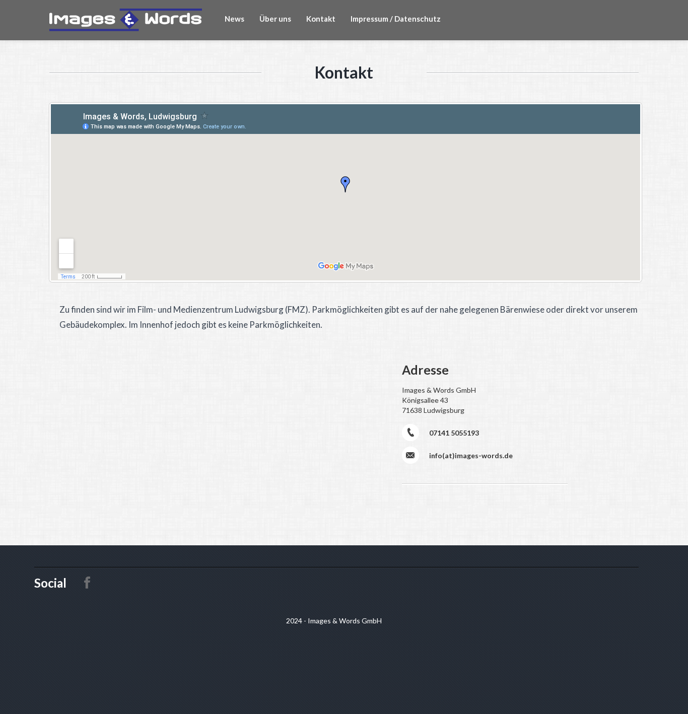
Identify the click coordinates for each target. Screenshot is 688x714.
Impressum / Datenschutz (396, 18)
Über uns (275, 18)
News (234, 18)
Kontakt (320, 18)
